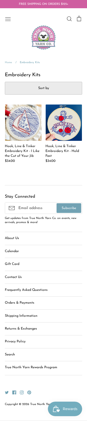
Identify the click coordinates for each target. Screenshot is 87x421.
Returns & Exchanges (21, 329)
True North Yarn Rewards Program (31, 367)
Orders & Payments (19, 303)
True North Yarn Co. (43, 404)
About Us (12, 238)
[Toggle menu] (8, 18)
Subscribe (69, 208)
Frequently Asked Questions (26, 290)
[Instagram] (20, 392)
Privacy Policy (15, 341)
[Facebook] (12, 392)
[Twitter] (5, 392)
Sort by (43, 88)
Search (10, 354)
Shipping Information (21, 316)
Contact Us (13, 277)
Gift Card (12, 264)
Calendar (12, 251)
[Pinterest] (27, 392)
